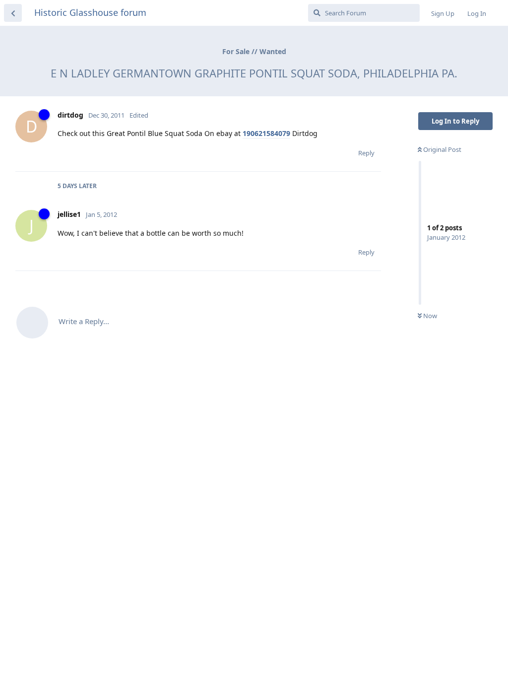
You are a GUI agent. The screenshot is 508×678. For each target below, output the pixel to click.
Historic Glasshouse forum (90, 12)
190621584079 (266, 133)
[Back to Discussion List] (13, 13)
